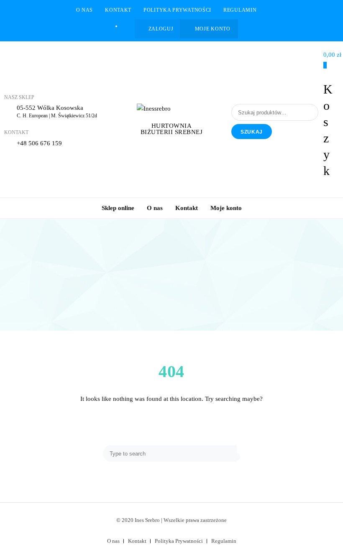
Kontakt (118, 10)
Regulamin (239, 10)
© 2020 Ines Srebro (138, 520)
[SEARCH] (237, 456)
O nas (84, 10)
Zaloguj (161, 29)
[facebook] (125, 26)
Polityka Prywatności (177, 10)
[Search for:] (170, 453)
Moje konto (212, 29)
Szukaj (252, 132)
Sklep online (118, 208)
